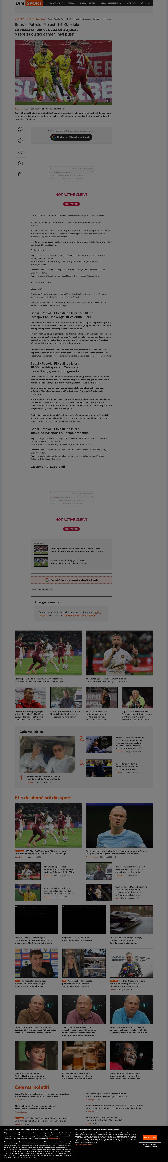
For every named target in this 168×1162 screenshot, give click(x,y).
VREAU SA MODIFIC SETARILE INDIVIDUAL (150, 1145)
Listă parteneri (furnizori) (83, 1144)
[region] (84, 1144)
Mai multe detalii (54, 1138)
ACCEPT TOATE (150, 1137)
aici (10, 1151)
